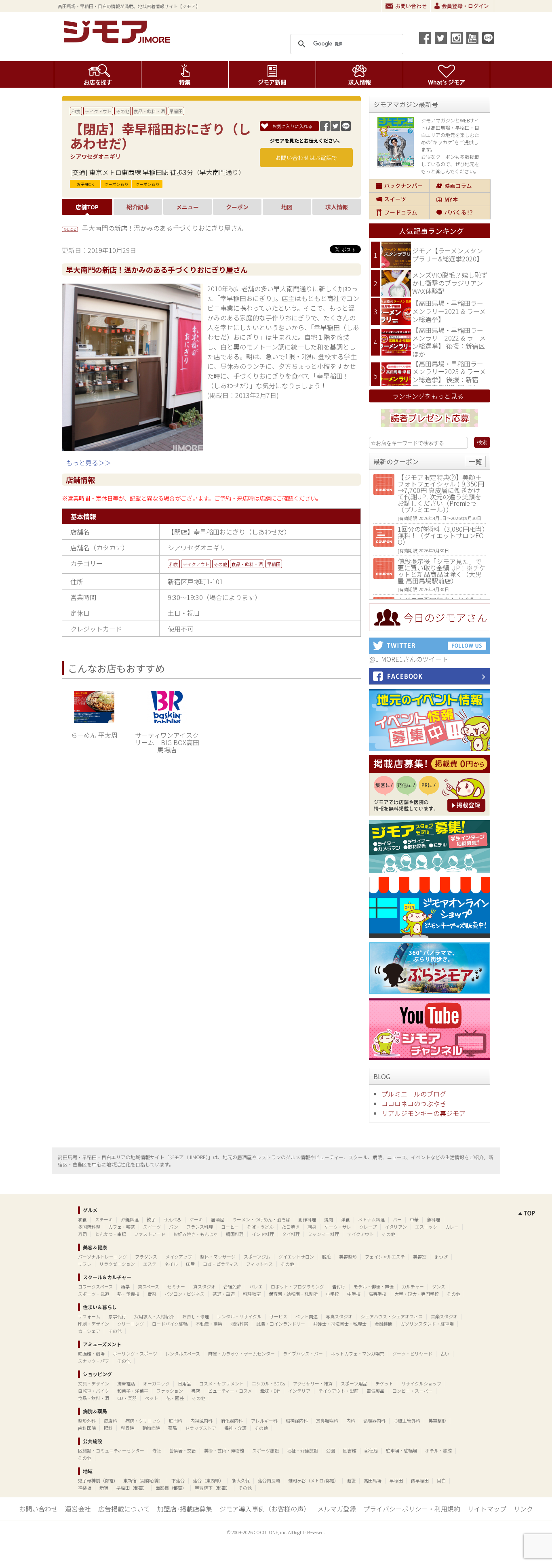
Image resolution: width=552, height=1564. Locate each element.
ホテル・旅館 (438, 1450)
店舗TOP (87, 207)
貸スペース (148, 1286)
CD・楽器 (127, 1398)
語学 (125, 1286)
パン (173, 1226)
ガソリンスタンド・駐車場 (427, 1323)
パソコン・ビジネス (184, 1293)
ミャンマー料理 (323, 1234)
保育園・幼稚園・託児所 (293, 1293)
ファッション (169, 1390)
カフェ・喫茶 (121, 1226)
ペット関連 (306, 1316)
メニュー (187, 207)
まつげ (441, 1256)
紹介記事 (137, 207)
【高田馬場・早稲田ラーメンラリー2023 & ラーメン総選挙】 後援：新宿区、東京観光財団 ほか (449, 375)
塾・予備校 (128, 1293)
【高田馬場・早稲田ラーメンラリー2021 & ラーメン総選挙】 (449, 311)
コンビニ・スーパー (412, 1390)
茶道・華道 (224, 1293)
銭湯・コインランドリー (280, 1323)
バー (397, 1219)
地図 (287, 207)
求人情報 (359, 74)
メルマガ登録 (336, 1508)
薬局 (172, 1428)
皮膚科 (110, 1420)
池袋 (351, 1480)
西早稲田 (420, 1480)
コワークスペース (95, 1286)
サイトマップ (487, 1508)
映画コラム (460, 185)
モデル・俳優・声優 (374, 1286)
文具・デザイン (93, 1383)
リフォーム (89, 1316)
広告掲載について (124, 1508)
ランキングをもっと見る (428, 396)
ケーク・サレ (337, 1226)
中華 (414, 1219)
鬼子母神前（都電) (96, 1480)
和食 (76, 111)
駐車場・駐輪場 (401, 1450)
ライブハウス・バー (303, 1353)
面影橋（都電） (171, 1487)
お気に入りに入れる (292, 126)
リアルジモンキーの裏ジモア (423, 1113)
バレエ (256, 1286)
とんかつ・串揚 (110, 1234)
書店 (195, 1390)
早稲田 (176, 111)
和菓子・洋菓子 (132, 1390)
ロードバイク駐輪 (170, 1323)
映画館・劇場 (91, 1353)
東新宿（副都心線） (143, 1480)
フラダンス (146, 1256)
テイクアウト (98, 111)
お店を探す (97, 74)
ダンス (438, 1286)
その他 (122, 111)
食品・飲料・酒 (149, 111)
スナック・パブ (93, 1361)
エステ (149, 1264)
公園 (330, 1450)
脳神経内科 (297, 1420)
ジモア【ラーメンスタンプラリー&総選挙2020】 (447, 254)
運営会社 (78, 1508)
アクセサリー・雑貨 (313, 1383)
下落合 (178, 1480)
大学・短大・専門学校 (416, 1293)
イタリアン (396, 1226)
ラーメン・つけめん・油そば (261, 1219)
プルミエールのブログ (413, 1094)
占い (444, 1353)
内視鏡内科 (201, 1420)
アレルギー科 (264, 1420)
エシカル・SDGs (268, 1383)
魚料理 (433, 1219)
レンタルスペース (182, 1353)
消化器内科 (232, 1420)
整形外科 (87, 1420)
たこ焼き (290, 1226)
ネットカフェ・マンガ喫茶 (357, 1353)
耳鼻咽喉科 (327, 1420)
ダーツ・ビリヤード (412, 1353)
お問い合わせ (406, 6)
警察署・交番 (182, 1450)
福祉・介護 (235, 1428)
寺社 (156, 1450)
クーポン (237, 207)
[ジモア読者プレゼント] (429, 428)
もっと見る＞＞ (88, 462)
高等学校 (377, 1293)
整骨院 (127, 1428)
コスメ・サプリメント (221, 1383)
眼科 (108, 1428)
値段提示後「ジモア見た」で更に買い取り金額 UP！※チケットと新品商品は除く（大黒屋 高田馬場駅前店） (442, 570)
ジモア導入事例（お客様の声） (264, 1508)
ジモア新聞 (272, 74)
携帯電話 (126, 1383)
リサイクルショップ (421, 1383)
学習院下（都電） (212, 1487)
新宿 (103, 1487)
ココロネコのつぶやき (413, 1103)
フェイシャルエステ (385, 1256)
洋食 (345, 1219)
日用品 (184, 1383)
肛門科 (175, 1420)
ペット (151, 1398)
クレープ (368, 1226)
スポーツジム (257, 1256)
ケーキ (196, 1219)
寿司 (82, 1234)
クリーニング (130, 1323)
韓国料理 (235, 1234)
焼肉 (328, 1219)
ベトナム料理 (371, 1219)
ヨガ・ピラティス (220, 1264)
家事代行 (117, 1316)
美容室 (419, 1256)
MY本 (460, 199)
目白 (441, 1480)
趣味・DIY (270, 1390)
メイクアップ (178, 1256)
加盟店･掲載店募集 (184, 1508)
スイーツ (399, 199)
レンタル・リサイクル (239, 1316)
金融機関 (383, 1323)
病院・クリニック (143, 1420)
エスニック (426, 1226)
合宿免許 (232, 1286)
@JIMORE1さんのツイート (408, 659)
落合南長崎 (269, 1480)
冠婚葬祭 (239, 1323)
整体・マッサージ (218, 1256)
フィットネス (259, 1264)
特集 (184, 74)
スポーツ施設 (265, 1450)
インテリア (299, 1390)
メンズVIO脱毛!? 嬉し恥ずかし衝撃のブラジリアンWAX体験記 (450, 282)
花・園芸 (175, 1398)
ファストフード (149, 1234)
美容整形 (348, 1256)
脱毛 (326, 1256)
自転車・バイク (93, 1390)
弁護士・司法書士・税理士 (340, 1323)
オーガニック (156, 1383)
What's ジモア (446, 74)
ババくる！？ (460, 212)
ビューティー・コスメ (230, 1390)
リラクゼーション (117, 1264)
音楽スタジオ (444, 1316)
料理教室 (252, 1293)
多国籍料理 (89, 1226)
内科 (350, 1420)
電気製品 (375, 1390)
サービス (278, 1316)
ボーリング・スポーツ (135, 1353)
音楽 (151, 1293)
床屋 (190, 1264)
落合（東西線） (208, 1480)
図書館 (349, 1450)
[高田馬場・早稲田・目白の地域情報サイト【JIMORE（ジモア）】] (118, 40)
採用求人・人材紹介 (154, 1316)
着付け (339, 1286)
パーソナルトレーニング (102, 1256)
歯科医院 (87, 1428)
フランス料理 (199, 1226)
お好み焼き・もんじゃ (195, 1234)
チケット (384, 1383)
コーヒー (230, 1226)
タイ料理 (291, 1234)
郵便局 (371, 1450)
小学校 (332, 1293)
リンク (523, 1508)
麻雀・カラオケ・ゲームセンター (241, 1353)
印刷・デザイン (93, 1323)
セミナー (176, 1286)
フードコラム (399, 212)
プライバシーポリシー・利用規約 (411, 1508)
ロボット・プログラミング (297, 1286)
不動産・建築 (209, 1323)
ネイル (171, 1264)
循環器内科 (374, 1420)
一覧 (475, 461)
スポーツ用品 (354, 1383)
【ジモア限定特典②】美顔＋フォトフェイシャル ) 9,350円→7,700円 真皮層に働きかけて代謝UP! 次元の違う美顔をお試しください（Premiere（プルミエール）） (441, 493)
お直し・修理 (195, 1316)
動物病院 (151, 1428)
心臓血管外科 (407, 1420)
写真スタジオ (339, 1316)
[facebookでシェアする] (425, 38)
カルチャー (413, 1286)
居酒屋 (217, 1219)
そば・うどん (260, 1226)
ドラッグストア (200, 1428)
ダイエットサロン (296, 1256)
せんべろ (172, 1219)
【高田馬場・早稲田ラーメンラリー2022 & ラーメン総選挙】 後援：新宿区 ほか (449, 342)
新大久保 (241, 1480)
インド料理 (263, 1234)
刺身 (312, 1226)
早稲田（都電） (131, 1487)
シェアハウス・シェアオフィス (391, 1316)
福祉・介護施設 (302, 1450)
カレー (452, 1226)
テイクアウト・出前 (338, 1390)
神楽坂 (84, 1487)
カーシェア (89, 1331)
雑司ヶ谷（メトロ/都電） (313, 1480)
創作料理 (307, 1219)
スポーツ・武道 (93, 1293)
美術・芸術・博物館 (224, 1450)
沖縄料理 (130, 1219)
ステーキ (104, 1219)
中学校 (353, 1293)
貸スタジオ (204, 1286)
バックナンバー (399, 185)
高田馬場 (372, 1480)
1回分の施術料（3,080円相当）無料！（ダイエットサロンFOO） (441, 535)
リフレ (84, 1264)
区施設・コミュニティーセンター (111, 1450)
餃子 (151, 1219)
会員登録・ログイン (462, 6)
